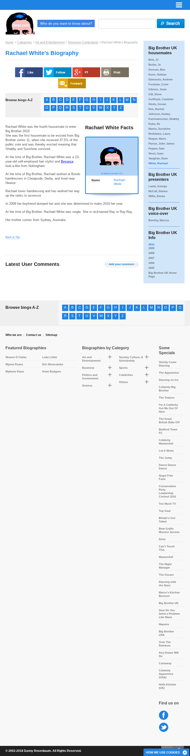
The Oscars (166, 574)
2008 (151, 253)
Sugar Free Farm (166, 477)
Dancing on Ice (168, 379)
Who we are (13, 335)
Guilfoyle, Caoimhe (160, 99)
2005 (151, 267)
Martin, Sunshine (159, 128)
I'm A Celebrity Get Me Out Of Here (168, 408)
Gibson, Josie (157, 89)
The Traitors (166, 397)
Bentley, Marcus (158, 220)
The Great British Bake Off (169, 420)
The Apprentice (169, 372)
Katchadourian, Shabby (163, 118)
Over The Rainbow (165, 644)
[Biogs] (20, 23)
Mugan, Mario (157, 138)
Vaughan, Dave (158, 158)
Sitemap (51, 335)
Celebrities (126, 374)
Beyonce (67, 161)
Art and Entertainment (50, 42)
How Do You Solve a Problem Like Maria (169, 614)
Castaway (165, 663)
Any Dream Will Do (169, 654)
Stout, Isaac (156, 153)
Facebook (163, 715)
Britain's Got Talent (167, 519)
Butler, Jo (154, 64)
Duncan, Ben (156, 69)
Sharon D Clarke (15, 357)
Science (87, 385)
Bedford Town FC (168, 431)
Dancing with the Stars (167, 583)
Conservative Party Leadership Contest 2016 (167, 491)
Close (185, 752)
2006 (151, 262)
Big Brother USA (166, 633)
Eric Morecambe (52, 364)
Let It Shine (166, 450)
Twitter (163, 727)
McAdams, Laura (159, 133)
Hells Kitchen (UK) (167, 686)
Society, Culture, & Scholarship (131, 359)
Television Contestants (83, 42)
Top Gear (165, 510)
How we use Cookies (163, 752)
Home (9, 42)
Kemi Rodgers (51, 371)
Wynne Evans (14, 364)
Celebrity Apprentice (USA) (166, 674)
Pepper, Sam (156, 148)
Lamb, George (157, 186)
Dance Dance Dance (167, 466)
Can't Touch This (167, 548)
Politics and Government (90, 376)
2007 (151, 258)
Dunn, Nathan (157, 74)
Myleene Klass (14, 371)
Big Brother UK (169, 603)
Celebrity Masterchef (166, 442)
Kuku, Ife (154, 123)
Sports (123, 367)
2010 (151, 244)
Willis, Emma (156, 196)
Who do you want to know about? (66, 23)
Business (88, 367)
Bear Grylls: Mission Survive (169, 530)
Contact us (33, 335)
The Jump (165, 457)
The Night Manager (165, 566)
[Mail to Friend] (72, 83)
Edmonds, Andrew (160, 79)
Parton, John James (161, 143)
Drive (162, 539)
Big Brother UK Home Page (162, 274)
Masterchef (166, 556)
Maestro (164, 624)
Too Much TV (167, 503)
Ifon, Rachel (156, 109)
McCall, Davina (157, 191)
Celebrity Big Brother (167, 389)
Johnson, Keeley (159, 113)
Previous (88, 157)
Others (123, 382)
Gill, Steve (155, 94)
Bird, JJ (153, 59)
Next (135, 157)
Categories (24, 42)
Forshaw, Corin (158, 84)
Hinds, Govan (157, 104)
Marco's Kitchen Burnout (169, 594)
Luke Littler (49, 357)
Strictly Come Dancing (167, 364)
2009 (151, 248)
